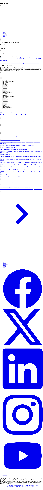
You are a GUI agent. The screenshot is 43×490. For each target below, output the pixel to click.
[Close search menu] (0, 40)
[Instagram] (23, 437)
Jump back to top (3, 489)
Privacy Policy (5, 475)
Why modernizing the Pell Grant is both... (14, 486)
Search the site (2, 44)
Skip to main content (3, 0)
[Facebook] (23, 308)
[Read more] (0, 117)
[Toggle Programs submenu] (6, 34)
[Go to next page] (21, 234)
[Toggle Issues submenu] (5, 33)
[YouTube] (23, 473)
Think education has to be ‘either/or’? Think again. (30, 486)
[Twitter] (23, 345)
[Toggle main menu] (0, 5)
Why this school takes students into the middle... (30, 485)
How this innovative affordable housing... (14, 485)
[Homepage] (21, 30)
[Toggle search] (0, 39)
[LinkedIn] (23, 391)
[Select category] (1, 78)
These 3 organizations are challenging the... (14, 487)
